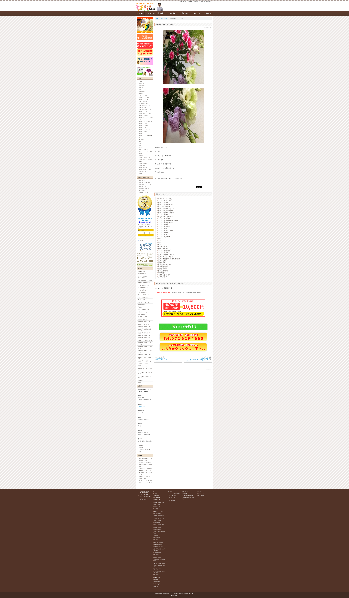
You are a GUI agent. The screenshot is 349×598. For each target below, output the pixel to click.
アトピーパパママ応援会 (145, 169)
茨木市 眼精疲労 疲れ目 (159, 566)
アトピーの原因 (163, 253)
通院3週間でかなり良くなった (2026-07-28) (146, 459)
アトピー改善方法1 (173, 497)
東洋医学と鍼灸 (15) (143, 319)
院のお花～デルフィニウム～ (162, 359)
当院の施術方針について (145, 184)
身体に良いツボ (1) (142, 312)
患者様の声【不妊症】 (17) (144, 326)
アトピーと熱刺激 (164, 237)
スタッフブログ (164, 18)
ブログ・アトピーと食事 (159, 563)
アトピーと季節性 (164, 219)
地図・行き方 (142, 87)
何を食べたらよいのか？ (166, 217)
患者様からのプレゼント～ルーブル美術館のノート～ (198, 360)
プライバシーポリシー (144, 449)
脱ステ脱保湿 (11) (142, 273)
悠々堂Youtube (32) (142, 317)
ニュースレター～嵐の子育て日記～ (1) (145, 377)
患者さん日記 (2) (142, 271)
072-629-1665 (142, 406)
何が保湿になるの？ (164, 207)
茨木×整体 (145, 220)
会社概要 (141, 445)
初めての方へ (162, 263)
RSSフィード (201, 493)
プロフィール (142, 89)
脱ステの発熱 (142, 107)
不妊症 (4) (140, 307)
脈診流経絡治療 (163, 271)
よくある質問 (172, 500)
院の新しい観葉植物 (205, 358)
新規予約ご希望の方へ (165, 265)
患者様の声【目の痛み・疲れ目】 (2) (145, 347)
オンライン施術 (143, 95)
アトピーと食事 (163, 215)
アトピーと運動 (163, 225)
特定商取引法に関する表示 (188, 498)
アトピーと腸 (162, 229)
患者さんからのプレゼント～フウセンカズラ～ (166, 358)
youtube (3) (140, 380)
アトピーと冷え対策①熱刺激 (145, 136)
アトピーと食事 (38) (143, 287)
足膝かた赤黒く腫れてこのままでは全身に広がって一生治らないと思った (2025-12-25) (145, 471)
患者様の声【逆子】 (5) (143, 324)
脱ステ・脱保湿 (163, 203)
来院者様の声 (142, 85)
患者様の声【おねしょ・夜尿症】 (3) (145, 351)
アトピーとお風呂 (164, 227)
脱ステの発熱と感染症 (165, 211)
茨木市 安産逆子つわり (165, 257)
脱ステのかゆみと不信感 (166, 213)
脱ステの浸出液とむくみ (166, 209)
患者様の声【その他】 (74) (144, 361)
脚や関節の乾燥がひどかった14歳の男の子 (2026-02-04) (145, 464)
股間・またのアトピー (165, 249)
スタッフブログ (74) (143, 363)
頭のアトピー (162, 243)
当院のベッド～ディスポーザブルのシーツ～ (200, 359)
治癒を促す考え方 (164, 275)
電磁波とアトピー (143, 155)
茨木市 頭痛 (162, 261)
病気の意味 (161, 273)
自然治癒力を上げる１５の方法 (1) (145, 369)
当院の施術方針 (163, 267)
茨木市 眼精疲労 (143, 163)
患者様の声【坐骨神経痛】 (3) (145, 340)
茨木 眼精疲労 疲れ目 (166, 255)
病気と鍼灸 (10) (141, 314)
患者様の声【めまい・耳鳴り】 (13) (144, 343)
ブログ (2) (140, 382)
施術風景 (141, 93)
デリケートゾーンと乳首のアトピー (145, 152)
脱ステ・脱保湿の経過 (165, 205)
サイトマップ (142, 451)
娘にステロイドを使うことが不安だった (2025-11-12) (145, 481)
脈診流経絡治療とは (144, 188)
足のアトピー (162, 245)
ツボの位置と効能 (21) (143, 309)
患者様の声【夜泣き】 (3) (144, 333)
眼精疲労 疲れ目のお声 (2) (144, 282)
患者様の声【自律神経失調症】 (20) (144, 329)
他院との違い (162, 269)
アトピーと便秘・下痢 (165, 231)
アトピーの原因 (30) (143, 297)
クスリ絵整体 (162, 277)
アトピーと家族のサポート (167, 223)
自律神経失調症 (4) (142, 304)
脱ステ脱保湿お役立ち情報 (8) (145, 280)
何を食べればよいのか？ (145, 113)
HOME (140, 81)
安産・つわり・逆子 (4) (143, 302)
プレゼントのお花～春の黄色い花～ (164, 360)
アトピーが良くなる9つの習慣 (168, 221)
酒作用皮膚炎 (142, 139)
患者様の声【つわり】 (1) (144, 321)
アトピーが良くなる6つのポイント (146, 118)
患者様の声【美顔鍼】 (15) (144, 354)
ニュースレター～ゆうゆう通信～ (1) (145, 373)
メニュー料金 (142, 83)
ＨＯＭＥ (157, 18)
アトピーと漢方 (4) (142, 299)
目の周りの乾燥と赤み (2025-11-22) (144, 477)
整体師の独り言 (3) (142, 365)
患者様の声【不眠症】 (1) (144, 335)
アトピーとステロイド (165, 201)
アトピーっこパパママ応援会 (159, 560)
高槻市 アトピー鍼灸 (165, 199)
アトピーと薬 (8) (142, 290)
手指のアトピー (163, 247)
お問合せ (141, 173)
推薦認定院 (142, 91)
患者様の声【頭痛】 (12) (144, 338)
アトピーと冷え (163, 235)
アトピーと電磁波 (164, 251)
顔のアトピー (162, 239)
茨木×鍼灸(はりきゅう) (145, 218)
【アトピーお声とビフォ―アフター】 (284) (145, 277)
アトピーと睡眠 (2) (142, 292)
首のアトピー (162, 241)
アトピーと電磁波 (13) (143, 294)
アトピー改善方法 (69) (143, 285)
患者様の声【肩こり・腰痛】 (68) (145, 357)
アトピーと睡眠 (163, 233)
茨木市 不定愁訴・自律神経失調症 (169, 259)
